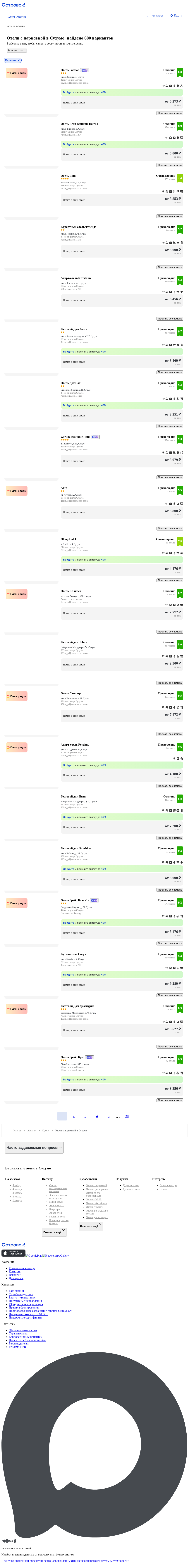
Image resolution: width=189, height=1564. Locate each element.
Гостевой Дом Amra (74, 329)
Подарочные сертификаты (25, 1317)
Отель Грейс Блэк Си (75, 900)
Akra (64, 488)
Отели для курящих (97, 1217)
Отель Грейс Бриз (72, 1057)
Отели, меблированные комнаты (58, 1188)
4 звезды (17, 1189)
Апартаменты (56, 1205)
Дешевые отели (131, 1189)
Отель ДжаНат (70, 383)
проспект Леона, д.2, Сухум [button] (73, 182)
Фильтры (157, 15)
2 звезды (17, 1196)
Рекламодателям (19, 1343)
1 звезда (17, 1200)
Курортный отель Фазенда (78, 226)
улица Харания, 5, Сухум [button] (72, 77)
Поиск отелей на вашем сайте (27, 1340)
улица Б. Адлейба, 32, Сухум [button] (74, 749)
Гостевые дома (57, 1216)
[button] (16, 21)
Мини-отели (56, 1201)
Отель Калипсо (71, 591)
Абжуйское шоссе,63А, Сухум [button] (75, 1064)
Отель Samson (70, 70)
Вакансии (15, 1274)
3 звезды (17, 1192)
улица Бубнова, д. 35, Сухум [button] (74, 853)
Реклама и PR (17, 1346)
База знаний (16, 1290)
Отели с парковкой (96, 1185)
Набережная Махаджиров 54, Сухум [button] (78, 647)
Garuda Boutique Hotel (75, 436)
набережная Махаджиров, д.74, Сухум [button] (78, 1013)
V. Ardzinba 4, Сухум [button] (70, 544)
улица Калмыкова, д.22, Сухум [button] (75, 698)
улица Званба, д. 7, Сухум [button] (73, 959)
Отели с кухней (94, 1207)
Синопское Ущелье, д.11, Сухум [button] (75, 390)
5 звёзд (16, 1185)
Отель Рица (68, 175)
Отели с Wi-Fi (94, 1199)
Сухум (45, 1130)
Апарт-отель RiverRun (76, 278)
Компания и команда (22, 1268)
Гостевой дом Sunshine (76, 848)
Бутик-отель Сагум (74, 954)
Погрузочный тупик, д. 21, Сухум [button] (76, 907)
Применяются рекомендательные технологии (100, 1560)
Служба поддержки (21, 1294)
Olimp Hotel (68, 539)
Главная (17, 1130)
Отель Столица (71, 693)
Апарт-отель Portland (75, 744)
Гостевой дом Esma (73, 796)
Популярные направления (25, 1300)
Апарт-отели (56, 1213)
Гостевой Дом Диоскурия (77, 1006)
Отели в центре (168, 1185)
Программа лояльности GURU (28, 1314)
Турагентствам (18, 1333)
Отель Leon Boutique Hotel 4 (79, 123)
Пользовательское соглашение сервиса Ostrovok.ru (40, 1310)
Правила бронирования (24, 1307)
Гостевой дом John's (74, 642)
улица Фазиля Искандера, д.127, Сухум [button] (79, 336)
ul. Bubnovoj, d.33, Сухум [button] (73, 443)
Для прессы (16, 1278)
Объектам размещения (23, 1330)
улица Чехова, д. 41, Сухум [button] (73, 283)
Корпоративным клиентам (25, 1336)
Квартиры (54, 1209)
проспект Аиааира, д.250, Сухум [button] (76, 596)
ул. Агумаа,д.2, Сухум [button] (71, 495)
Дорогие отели (131, 1185)
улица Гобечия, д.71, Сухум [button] (73, 234)
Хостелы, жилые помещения (58, 1196)
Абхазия (31, 1130)
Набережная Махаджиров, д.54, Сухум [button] (79, 801)
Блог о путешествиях (22, 1297)
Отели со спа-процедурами (93, 1194)
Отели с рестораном (97, 1189)
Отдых (163, 1189)
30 (127, 1116)
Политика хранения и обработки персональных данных (36, 1560)
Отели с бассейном (96, 1203)
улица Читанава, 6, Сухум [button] (73, 129)
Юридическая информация (26, 1304)
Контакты (15, 1271)
